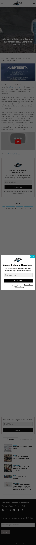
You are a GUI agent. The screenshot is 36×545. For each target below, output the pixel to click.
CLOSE (32, 256)
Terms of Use (28, 285)
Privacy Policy (19, 287)
